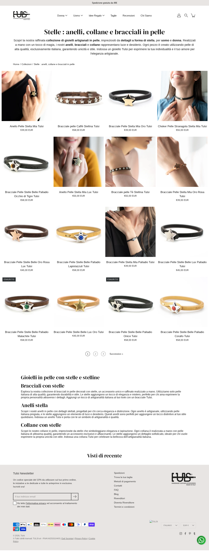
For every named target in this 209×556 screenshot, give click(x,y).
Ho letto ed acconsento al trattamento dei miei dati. (47, 505)
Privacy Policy (81, 538)
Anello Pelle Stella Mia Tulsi (27, 126)
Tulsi (23, 535)
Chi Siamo (146, 15)
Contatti (118, 485)
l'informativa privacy (36, 503)
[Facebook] (185, 533)
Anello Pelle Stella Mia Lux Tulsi (78, 192)
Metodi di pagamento (125, 481)
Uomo (76, 15)
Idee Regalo (95, 15)
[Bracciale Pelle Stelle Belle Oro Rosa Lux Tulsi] (27, 232)
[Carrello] (193, 15)
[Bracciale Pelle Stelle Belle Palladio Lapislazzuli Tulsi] (79, 232)
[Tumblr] (194, 533)
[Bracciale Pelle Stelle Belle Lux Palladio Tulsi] (182, 232)
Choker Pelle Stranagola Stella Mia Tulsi (182, 126)
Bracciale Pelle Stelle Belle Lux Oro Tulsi (79, 332)
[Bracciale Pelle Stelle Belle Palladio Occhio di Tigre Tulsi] (27, 162)
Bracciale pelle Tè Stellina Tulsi (130, 192)
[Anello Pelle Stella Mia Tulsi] (27, 96)
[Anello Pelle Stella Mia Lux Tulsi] (79, 162)
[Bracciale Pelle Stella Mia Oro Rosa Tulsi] (182, 162)
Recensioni (129, 15)
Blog (116, 494)
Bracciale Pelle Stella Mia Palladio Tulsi (130, 262)
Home (16, 64)
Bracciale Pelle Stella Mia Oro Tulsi (130, 126)
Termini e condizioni (124, 506)
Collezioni (27, 64)
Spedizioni (119, 473)
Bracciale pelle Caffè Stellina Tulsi (78, 126)
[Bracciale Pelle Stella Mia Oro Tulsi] (130, 96)
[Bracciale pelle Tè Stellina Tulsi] (130, 162)
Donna (60, 15)
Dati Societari (67, 538)
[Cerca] (186, 15)
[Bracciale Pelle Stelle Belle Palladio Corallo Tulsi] (182, 302)
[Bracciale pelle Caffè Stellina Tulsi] (79, 96)
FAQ (116, 490)
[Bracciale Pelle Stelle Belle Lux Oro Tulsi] (79, 302)
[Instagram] (180, 533)
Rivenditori (119, 498)
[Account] (179, 15)
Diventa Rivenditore (124, 502)
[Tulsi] (21, 15)
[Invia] (74, 496)
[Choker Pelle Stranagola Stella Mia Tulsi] (182, 96)
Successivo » (116, 354)
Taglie (114, 15)
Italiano (167, 525)
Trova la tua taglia (123, 477)
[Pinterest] (189, 533)
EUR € (186, 525)
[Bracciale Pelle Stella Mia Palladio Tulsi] (130, 232)
